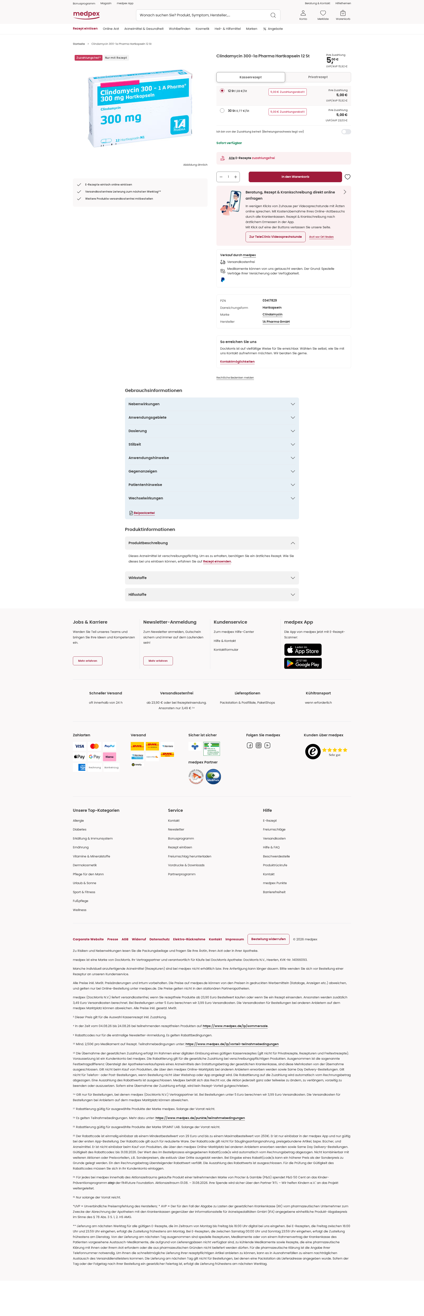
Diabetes (79, 829)
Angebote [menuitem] (275, 28)
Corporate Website (88, 939)
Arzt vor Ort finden (321, 237)
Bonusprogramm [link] (84, 3)
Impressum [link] (234, 939)
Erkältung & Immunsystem (93, 838)
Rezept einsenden (217, 561)
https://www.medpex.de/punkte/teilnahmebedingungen (200, 1118)
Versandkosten (274, 838)
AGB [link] (125, 939)
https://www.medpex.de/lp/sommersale (235, 1026)
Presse (112, 939)
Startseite (79, 44)
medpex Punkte (275, 883)
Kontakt (174, 820)
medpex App (125, 3)
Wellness (79, 910)
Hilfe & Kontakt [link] (225, 641)
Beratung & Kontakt (317, 3)
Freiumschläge (274, 829)
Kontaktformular (226, 649)
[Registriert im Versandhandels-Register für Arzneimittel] (211, 749)
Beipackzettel (144, 513)
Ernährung (81, 847)
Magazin (106, 3)
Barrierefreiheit (274, 892)
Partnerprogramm (181, 874)
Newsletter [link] (176, 829)
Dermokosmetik (85, 865)
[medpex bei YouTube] (267, 745)
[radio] (222, 90)
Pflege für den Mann (88, 874)
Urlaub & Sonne (84, 883)
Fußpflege (80, 901)
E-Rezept (270, 820)
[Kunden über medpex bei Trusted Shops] (327, 752)
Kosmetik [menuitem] (202, 28)
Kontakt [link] (268, 874)
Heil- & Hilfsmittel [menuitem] (228, 28)
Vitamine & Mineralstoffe (91, 856)
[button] (276, 237)
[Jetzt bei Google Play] (316, 663)
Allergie (78, 820)
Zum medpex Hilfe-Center (234, 632)
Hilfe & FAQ (271, 847)
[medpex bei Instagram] (258, 745)
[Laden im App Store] (316, 649)
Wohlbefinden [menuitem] (179, 28)
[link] (196, 776)
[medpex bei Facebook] (249, 745)
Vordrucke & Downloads (186, 865)
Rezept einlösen (180, 847)
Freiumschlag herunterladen (189, 856)
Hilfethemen (343, 3)
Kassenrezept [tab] (251, 77)
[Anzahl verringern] (221, 177)
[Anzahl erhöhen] (235, 177)
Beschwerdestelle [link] (276, 856)
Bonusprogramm (181, 838)
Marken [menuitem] (251, 28)
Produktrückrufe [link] (275, 865)
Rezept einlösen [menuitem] (85, 28)
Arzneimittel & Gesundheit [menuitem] (144, 28)
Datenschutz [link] (160, 939)
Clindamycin (272, 314)
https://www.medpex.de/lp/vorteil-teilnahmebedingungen (232, 1044)
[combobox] (208, 15)
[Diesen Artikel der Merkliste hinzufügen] (347, 176)
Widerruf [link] (139, 939)
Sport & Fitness (84, 892)
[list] (140, 108)
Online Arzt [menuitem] (111, 28)
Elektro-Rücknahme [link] (189, 939)
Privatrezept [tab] (318, 77)
